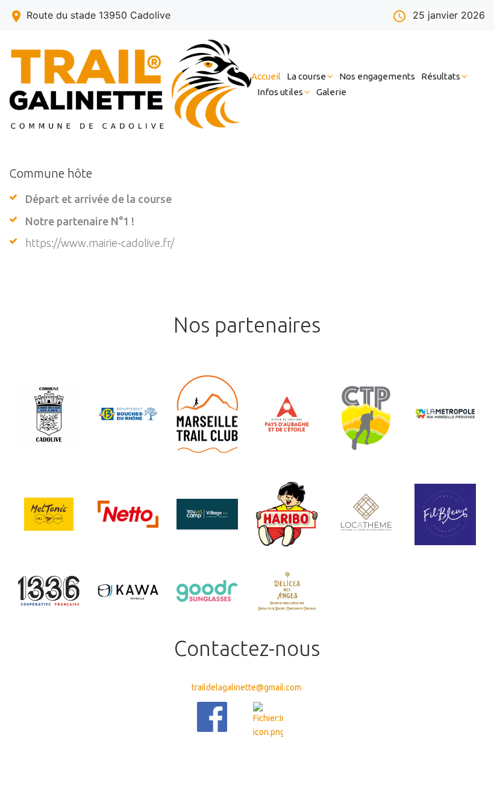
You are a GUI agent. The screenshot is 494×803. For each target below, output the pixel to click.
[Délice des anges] (286, 591)
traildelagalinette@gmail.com (246, 687)
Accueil (266, 76)
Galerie (331, 92)
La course (306, 76)
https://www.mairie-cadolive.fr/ (99, 243)
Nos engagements (377, 76)
